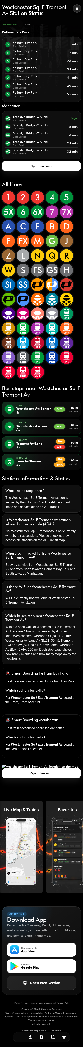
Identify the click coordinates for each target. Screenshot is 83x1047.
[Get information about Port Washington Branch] (37, 342)
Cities (60, 1002)
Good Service (19, 46)
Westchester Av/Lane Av (22, 640)
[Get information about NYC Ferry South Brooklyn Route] (66, 299)
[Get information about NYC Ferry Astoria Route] (37, 299)
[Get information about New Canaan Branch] (8, 372)
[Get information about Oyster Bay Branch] (23, 328)
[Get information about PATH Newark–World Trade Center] (66, 284)
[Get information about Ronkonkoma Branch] (37, 328)
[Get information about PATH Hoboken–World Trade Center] (8, 299)
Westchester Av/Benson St (32, 636)
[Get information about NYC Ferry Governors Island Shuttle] (52, 313)
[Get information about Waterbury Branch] (37, 372)
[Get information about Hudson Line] (37, 357)
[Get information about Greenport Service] (8, 357)
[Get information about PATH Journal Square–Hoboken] (52, 284)
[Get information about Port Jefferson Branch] (52, 342)
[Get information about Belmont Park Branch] (66, 342)
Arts (67, 1002)
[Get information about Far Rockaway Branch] (8, 342)
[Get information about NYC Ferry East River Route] (52, 299)
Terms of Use (36, 1002)
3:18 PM (28, 24)
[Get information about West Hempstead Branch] (23, 342)
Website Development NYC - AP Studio (41, 1030)
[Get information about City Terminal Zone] (23, 357)
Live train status (10, 24)
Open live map (41, 166)
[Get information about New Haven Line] (66, 357)
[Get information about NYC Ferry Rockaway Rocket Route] (37, 313)
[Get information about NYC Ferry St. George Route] (23, 313)
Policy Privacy (21, 1002)
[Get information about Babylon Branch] (66, 313)
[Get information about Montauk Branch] (52, 328)
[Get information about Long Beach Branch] (66, 328)
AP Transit (51, 507)
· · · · (41, 1002)
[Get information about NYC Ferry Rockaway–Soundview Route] (8, 313)
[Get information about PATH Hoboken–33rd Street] (23, 299)
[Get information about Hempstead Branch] (8, 328)
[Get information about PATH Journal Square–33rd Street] (37, 284)
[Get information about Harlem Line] (52, 357)
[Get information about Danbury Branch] (23, 372)
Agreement (50, 1002)
